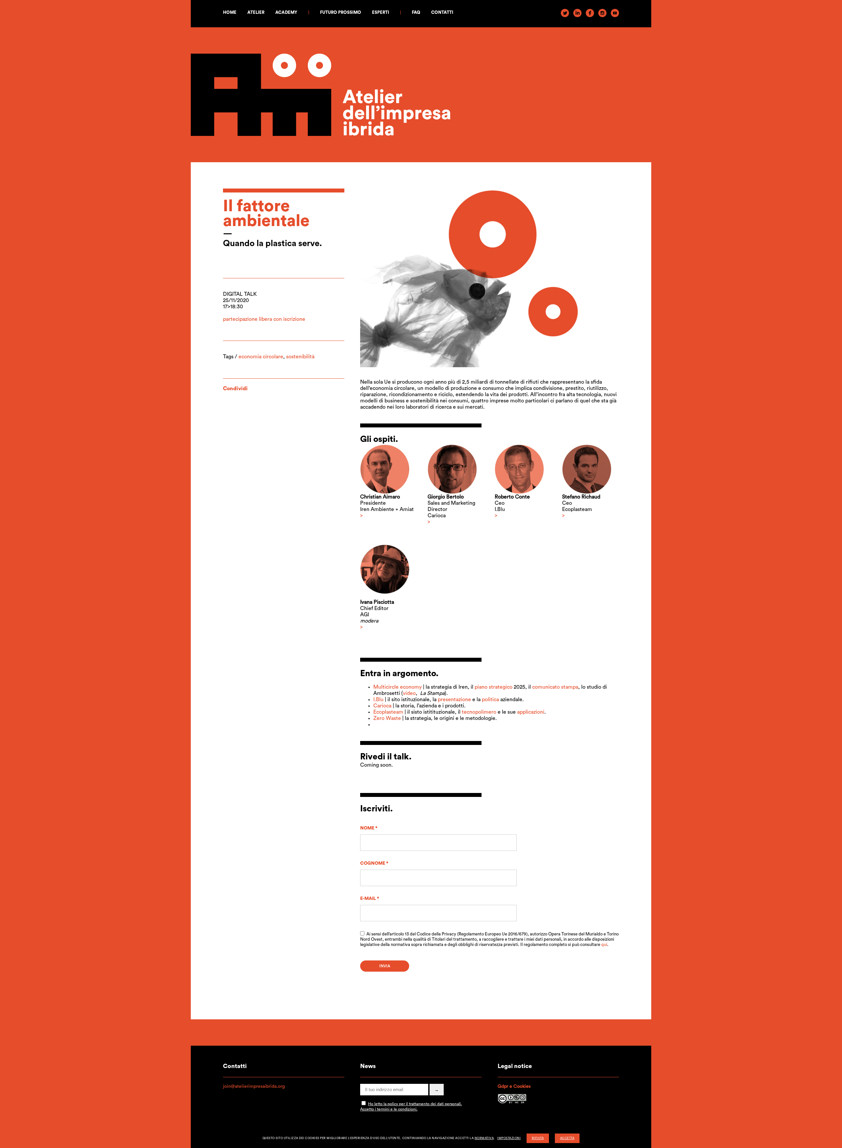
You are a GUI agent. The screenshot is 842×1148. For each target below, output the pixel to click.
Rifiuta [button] (538, 1138)
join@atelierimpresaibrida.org (254, 1086)
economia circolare (260, 356)
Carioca (382, 705)
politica (490, 699)
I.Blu (378, 699)
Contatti (442, 12)
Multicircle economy (397, 687)
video (409, 693)
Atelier (255, 12)
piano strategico (493, 687)
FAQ (416, 12)
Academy (286, 12)
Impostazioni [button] (509, 1138)
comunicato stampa (555, 687)
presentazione (454, 699)
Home (229, 12)
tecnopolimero (479, 712)
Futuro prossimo (340, 12)
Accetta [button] (567, 1138)
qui (604, 944)
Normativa (484, 1138)
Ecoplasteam (388, 712)
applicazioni (530, 712)
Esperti (380, 12)
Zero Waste (387, 718)
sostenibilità (300, 356)
